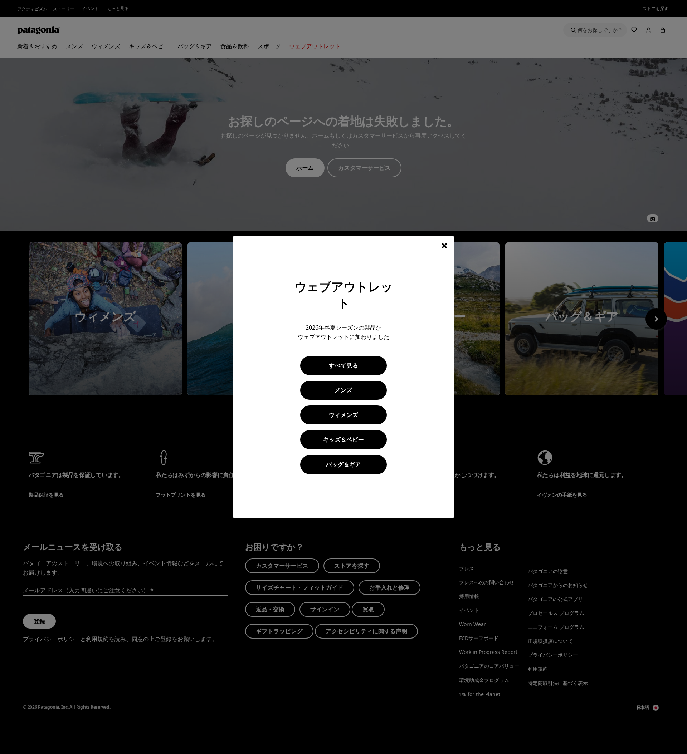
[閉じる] (444, 246)
